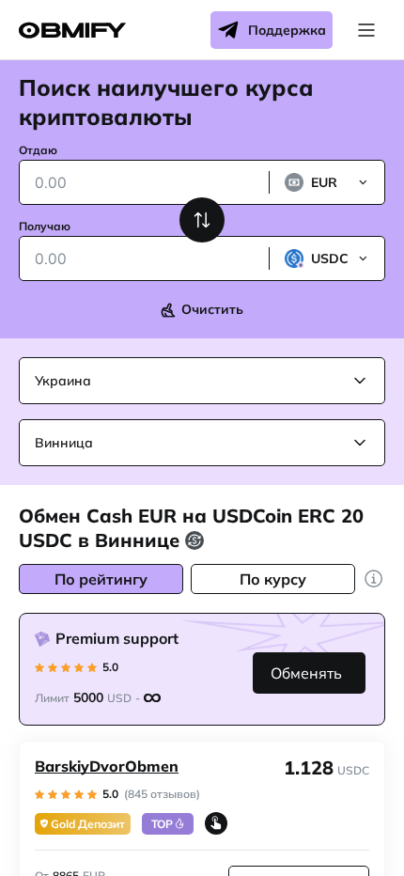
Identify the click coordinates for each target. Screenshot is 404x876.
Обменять (306, 673)
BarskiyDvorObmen (107, 766)
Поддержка (287, 30)
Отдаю (38, 150)
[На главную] (72, 30)
